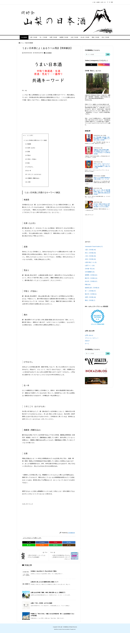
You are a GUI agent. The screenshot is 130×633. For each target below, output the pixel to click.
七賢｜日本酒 (90, 249)
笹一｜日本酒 (90, 291)
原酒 (27, 151)
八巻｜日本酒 (90, 256)
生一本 (28, 170)
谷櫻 (102, 2)
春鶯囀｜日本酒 (91, 275)
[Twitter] (91, 64)
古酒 (27, 182)
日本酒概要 (30, 43)
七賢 (94, 2)
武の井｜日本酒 (91, 281)
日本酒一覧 (89, 268)
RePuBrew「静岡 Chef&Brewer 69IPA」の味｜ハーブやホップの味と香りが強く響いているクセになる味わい (102, 205)
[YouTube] (112, 2)
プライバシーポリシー (91, 338)
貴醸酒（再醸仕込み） (32, 178)
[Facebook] (108, 2)
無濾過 (28, 144)
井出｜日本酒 (90, 253)
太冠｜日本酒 (90, 259)
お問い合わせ (89, 335)
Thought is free (72, 629)
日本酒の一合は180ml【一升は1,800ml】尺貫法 (43, 571)
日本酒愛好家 (71, 532)
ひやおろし (29, 166)
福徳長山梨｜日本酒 (92, 287)
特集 (87, 284)
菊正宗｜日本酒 (90, 294)
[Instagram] (110, 2)
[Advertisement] (49, 118)
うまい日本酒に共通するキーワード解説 (35, 140)
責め (27, 163)
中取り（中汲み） (31, 159)
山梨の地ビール (90, 262)
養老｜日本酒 (90, 300)
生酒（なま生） (30, 147)
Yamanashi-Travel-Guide (94, 246)
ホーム (22, 43)
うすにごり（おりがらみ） (33, 174)
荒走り (28, 155)
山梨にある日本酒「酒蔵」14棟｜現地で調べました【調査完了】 (48, 592)
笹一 (105, 2)
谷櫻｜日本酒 (90, 297)
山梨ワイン (89, 265)
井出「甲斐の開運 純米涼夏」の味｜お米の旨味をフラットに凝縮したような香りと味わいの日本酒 (102, 139)
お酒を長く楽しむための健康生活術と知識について (44, 581)
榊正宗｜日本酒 (91, 278)
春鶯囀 (98, 2)
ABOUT (87, 341)
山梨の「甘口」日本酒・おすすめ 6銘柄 (41, 603)
